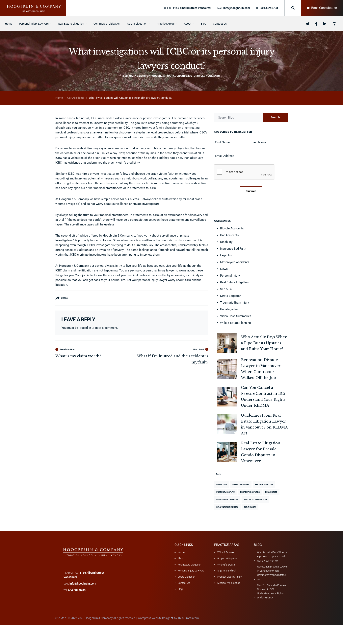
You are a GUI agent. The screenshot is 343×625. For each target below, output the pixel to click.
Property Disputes (250, 492)
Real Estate (271, 492)
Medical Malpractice (228, 582)
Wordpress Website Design (154, 618)
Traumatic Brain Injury (234, 302)
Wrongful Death (226, 564)
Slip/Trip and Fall (226, 570)
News (224, 269)
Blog (180, 589)
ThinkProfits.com (188, 618)
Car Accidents (177, 75)
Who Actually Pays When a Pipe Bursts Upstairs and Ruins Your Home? (272, 556)
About (181, 558)
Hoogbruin (157, 75)
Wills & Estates (225, 552)
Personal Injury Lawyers (191, 570)
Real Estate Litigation (234, 282)
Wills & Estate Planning (235, 323)
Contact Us (184, 582)
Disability (226, 242)
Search (275, 117)
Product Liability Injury (229, 576)
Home (59, 97)
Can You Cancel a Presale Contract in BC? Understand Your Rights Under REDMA (271, 591)
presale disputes (264, 484)
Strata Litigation (230, 296)
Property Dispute (225, 492)
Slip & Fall (226, 289)
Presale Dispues (240, 484)
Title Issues (250, 507)
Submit (251, 191)
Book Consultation (324, 8)
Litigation (221, 484)
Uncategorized (229, 309)
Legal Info (226, 255)
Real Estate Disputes (227, 499)
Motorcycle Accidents (204, 75)
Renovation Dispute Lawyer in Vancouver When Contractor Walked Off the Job (272, 572)
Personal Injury (230, 275)
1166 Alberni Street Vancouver (192, 8)
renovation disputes (227, 507)
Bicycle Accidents (232, 228)
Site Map (60, 618)
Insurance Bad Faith (233, 248)
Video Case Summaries (235, 316)
